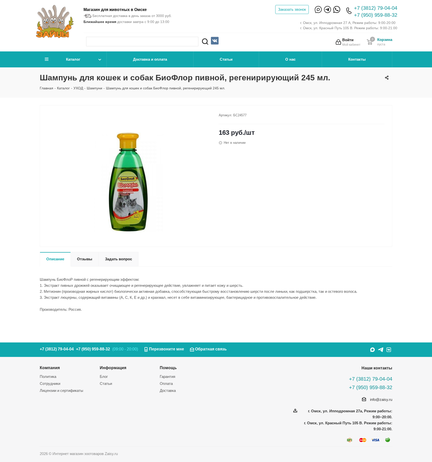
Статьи (226, 59)
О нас (290, 59)
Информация (113, 367)
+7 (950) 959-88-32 (375, 15)
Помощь (168, 367)
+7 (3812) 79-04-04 (375, 8)
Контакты (357, 59)
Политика (48, 376)
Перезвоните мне (166, 349)
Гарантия (167, 376)
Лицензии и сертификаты (61, 390)
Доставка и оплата (150, 59)
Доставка (168, 390)
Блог (104, 376)
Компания (50, 367)
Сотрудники (50, 383)
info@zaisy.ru (381, 399)
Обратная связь (211, 349)
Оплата (166, 383)
